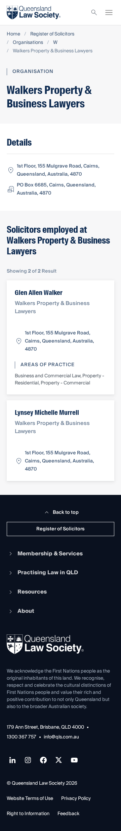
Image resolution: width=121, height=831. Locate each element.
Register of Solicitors (52, 34)
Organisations (28, 42)
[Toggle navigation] (109, 12)
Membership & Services (50, 553)
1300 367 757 (21, 737)
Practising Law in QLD (47, 572)
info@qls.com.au (61, 737)
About (25, 611)
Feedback (68, 814)
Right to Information (28, 814)
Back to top (66, 512)
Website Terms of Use (30, 799)
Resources (32, 592)
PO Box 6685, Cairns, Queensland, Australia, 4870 (56, 189)
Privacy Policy (76, 799)
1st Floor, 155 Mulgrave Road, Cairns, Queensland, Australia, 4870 (58, 170)
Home (13, 34)
